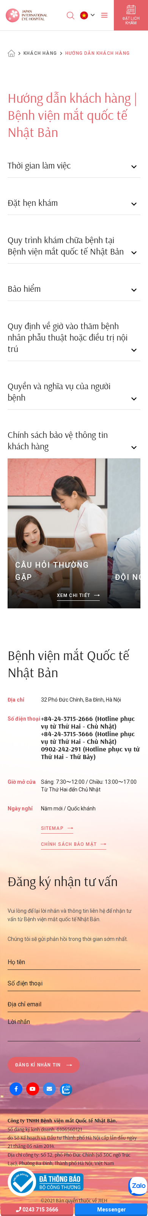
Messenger (111, 1209)
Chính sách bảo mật (69, 844)
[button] (87, 15)
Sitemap (52, 828)
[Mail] (49, 1088)
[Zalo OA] (66, 1088)
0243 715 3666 (39, 1209)
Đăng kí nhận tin (38, 1065)
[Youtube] (32, 1088)
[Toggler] (104, 15)
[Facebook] (15, 1088)
